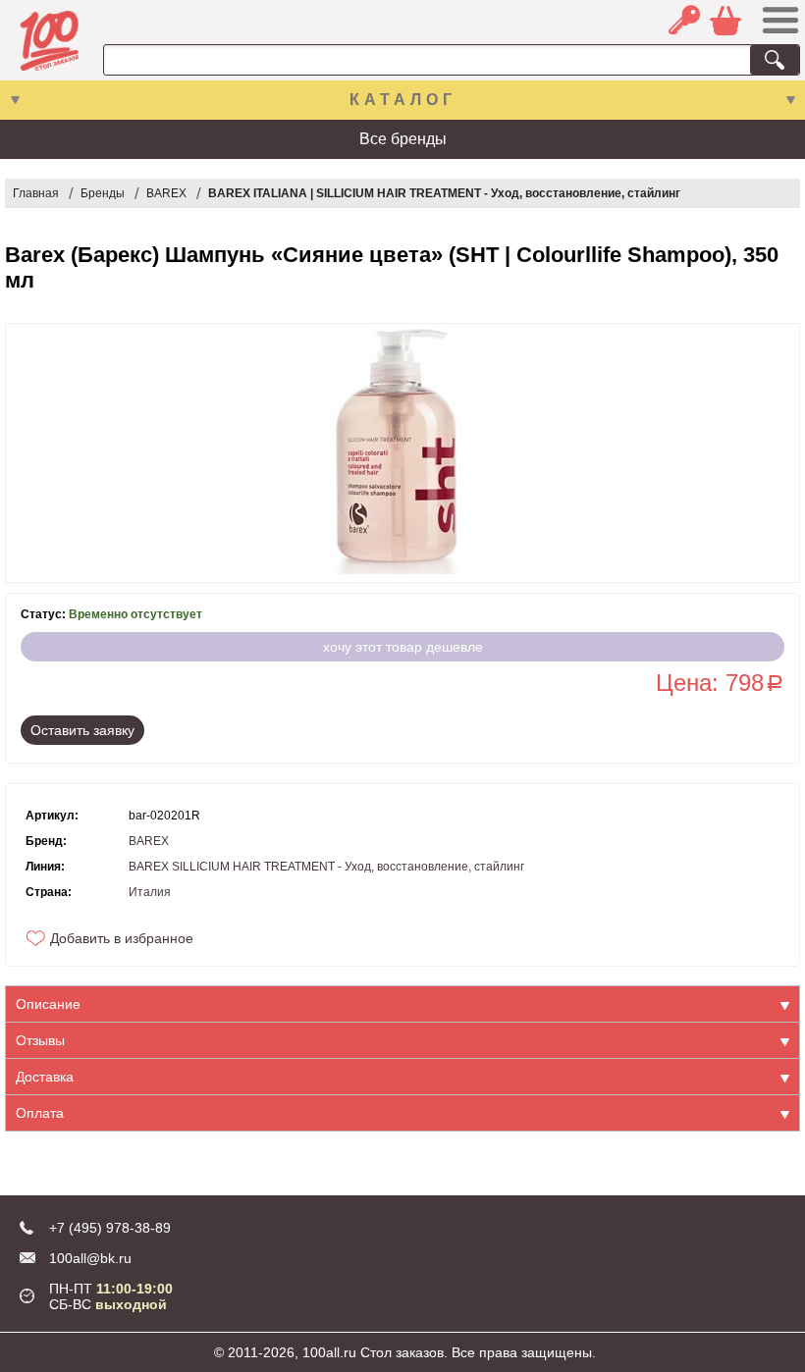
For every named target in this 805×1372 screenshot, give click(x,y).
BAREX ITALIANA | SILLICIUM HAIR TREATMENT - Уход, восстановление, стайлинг (444, 193)
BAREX (166, 193)
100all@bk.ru (90, 1258)
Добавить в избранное (121, 938)
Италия (150, 892)
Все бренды (403, 139)
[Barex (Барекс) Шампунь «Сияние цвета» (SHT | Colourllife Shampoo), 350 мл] (402, 453)
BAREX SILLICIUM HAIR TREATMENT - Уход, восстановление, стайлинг (326, 866)
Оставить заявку (82, 730)
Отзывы (40, 1040)
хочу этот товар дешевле (403, 647)
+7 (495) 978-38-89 (110, 1228)
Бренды (102, 193)
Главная (36, 193)
